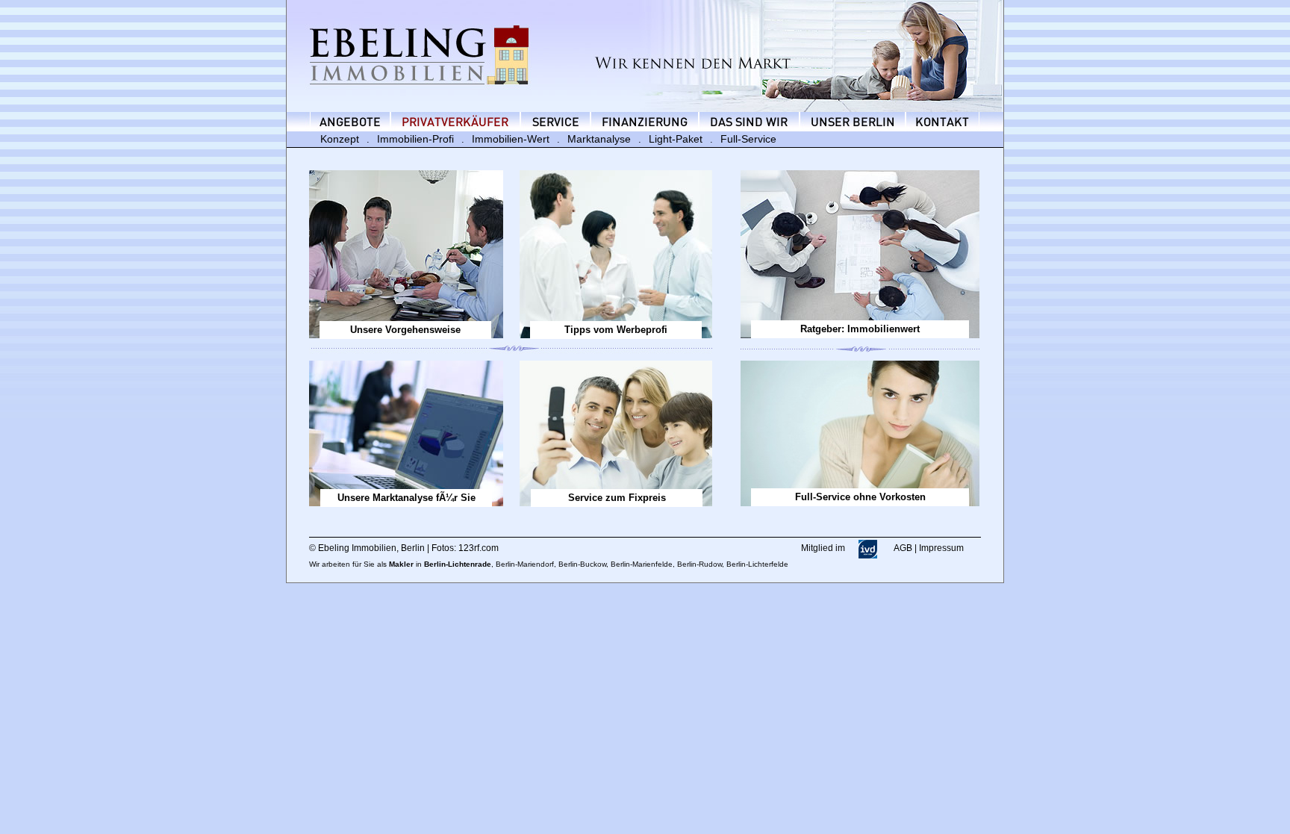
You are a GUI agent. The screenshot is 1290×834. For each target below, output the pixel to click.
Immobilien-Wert (510, 139)
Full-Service (748, 139)
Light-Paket (675, 139)
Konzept (339, 139)
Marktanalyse (599, 139)
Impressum (941, 548)
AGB (903, 548)
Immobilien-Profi (415, 139)
